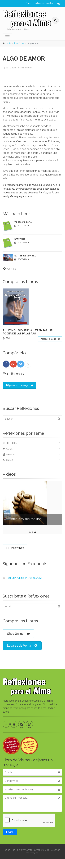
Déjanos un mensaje (17, 385)
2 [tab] (32, 532)
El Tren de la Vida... (25, 255)
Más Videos (17, 547)
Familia (10, 454)
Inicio (8, 43)
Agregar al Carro (48, 339)
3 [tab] (35, 532)
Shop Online (15, 633)
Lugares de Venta (19, 645)
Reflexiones (19, 43)
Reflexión (11, 443)
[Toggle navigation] (7, 36)
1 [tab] (30, 532)
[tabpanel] (32, 505)
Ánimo (9, 460)
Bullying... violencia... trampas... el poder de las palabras (28, 332)
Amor (9, 448)
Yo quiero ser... (23, 222)
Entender (19, 238)
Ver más (11, 268)
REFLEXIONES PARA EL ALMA (25, 577)
